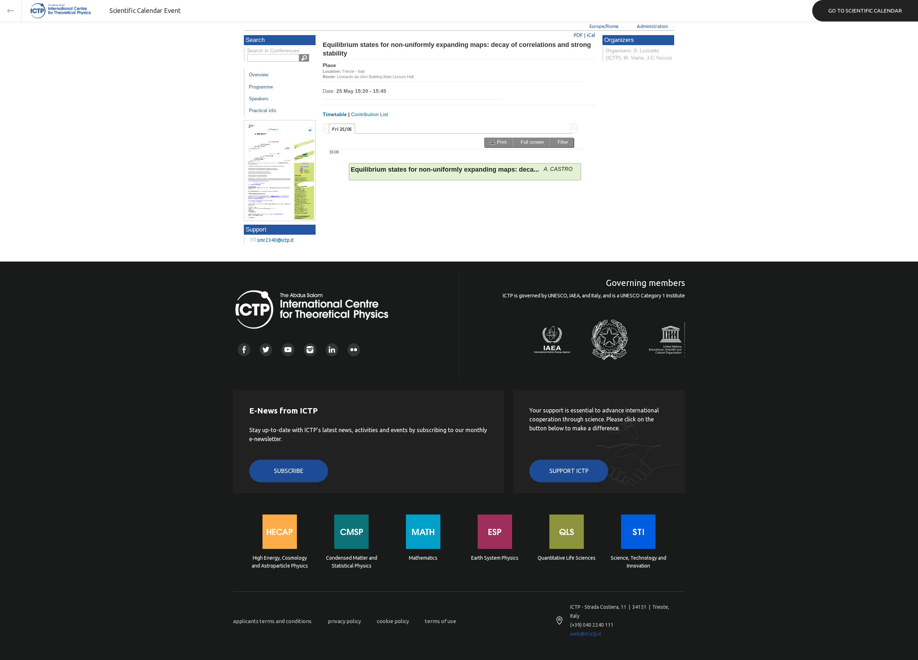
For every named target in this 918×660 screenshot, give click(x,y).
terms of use (440, 621)
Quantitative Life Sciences (567, 558)
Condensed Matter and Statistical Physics (351, 562)
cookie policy (393, 621)
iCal (591, 35)
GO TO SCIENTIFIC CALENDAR (865, 11)
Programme (261, 87)
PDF (578, 35)
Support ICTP (568, 471)
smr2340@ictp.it (275, 240)
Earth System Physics (495, 558)
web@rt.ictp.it (585, 634)
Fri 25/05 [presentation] (342, 128)
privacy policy (344, 621)
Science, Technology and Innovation (638, 562)
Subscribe (288, 471)
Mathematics (423, 558)
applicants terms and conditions (272, 621)
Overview (258, 74)
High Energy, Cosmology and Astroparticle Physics (280, 562)
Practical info (262, 110)
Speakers (259, 98)
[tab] (342, 129)
